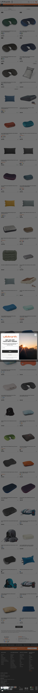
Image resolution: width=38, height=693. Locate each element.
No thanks (10, 354)
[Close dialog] (35, 335)
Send (10, 351)
